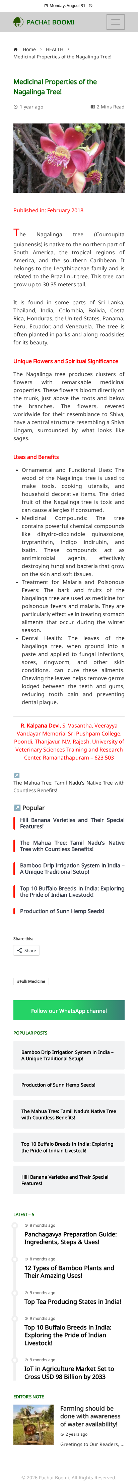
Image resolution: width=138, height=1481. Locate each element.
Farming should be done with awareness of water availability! (90, 1416)
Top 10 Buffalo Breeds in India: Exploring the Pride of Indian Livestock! (68, 1335)
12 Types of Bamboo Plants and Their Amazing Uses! (69, 1271)
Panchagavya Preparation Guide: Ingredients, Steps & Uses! (70, 1238)
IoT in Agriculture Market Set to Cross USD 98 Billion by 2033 (69, 1372)
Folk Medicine (32, 981)
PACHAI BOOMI (51, 22)
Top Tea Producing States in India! (72, 1301)
